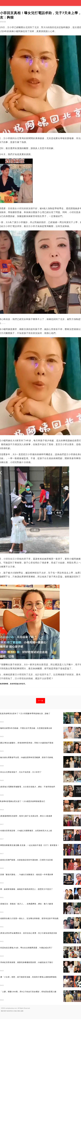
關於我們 (4, 1011)
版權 (22, 1011)
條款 (15, 1011)
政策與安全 (10, 1011)
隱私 (18, 1011)
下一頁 (40, 700)
